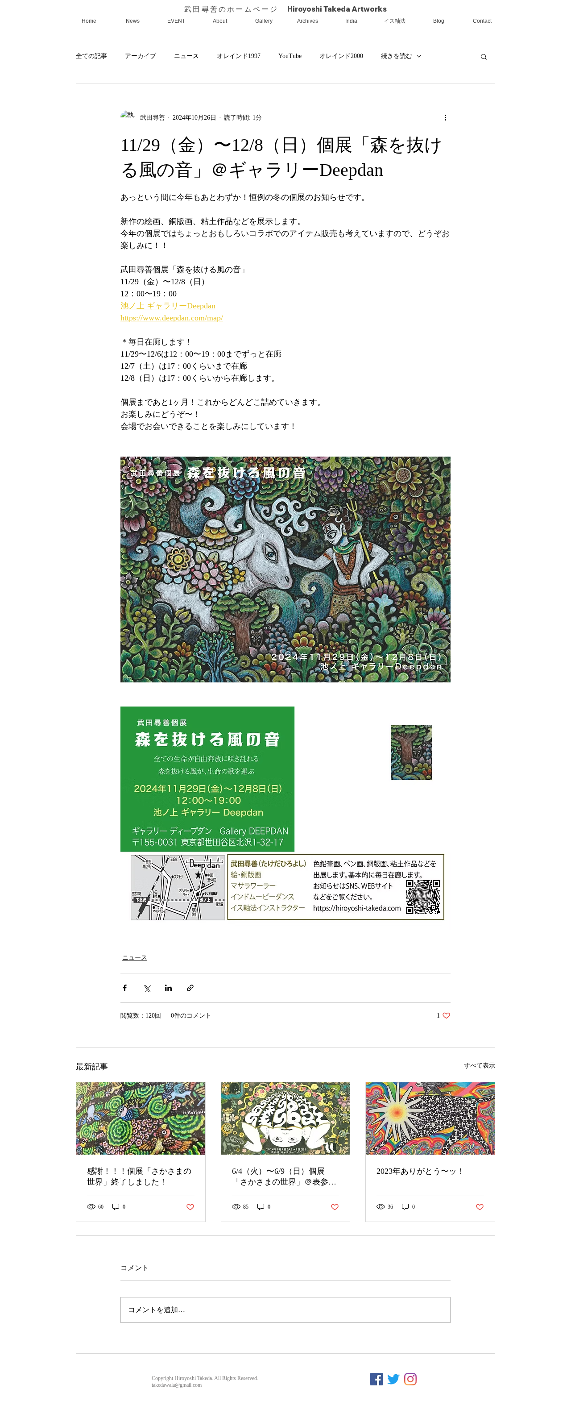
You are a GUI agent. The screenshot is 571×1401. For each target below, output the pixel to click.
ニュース (186, 56)
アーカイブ (140, 56)
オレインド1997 (239, 56)
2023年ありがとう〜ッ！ (421, 1171)
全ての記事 (91, 56)
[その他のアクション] (445, 117)
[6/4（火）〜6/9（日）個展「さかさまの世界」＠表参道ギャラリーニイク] (285, 1118)
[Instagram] (410, 1379)
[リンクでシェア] (190, 988)
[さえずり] (393, 1379)
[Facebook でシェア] (124, 988)
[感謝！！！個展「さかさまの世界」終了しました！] (140, 1118)
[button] (484, 56)
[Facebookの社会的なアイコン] (376, 1379)
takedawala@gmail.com (177, 1385)
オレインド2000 (341, 56)
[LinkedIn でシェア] (168, 988)
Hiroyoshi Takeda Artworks (337, 8)
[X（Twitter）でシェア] (146, 988)
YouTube (290, 56)
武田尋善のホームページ (235, 8)
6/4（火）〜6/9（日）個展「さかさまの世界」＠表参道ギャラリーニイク (284, 1177)
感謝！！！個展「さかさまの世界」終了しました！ (139, 1176)
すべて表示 (479, 1065)
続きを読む (396, 56)
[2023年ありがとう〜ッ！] (430, 1118)
